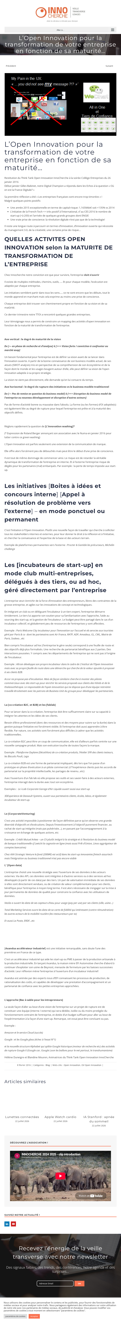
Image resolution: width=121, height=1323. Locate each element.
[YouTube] (13, 1223)
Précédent (11, 65)
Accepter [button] (34, 1316)
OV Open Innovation (91, 1065)
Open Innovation (72, 1065)
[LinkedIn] (6, 1223)
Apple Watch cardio (60, 1117)
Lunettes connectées (22, 1117)
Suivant (109, 65)
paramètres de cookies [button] (15, 1316)
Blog (48, 1065)
